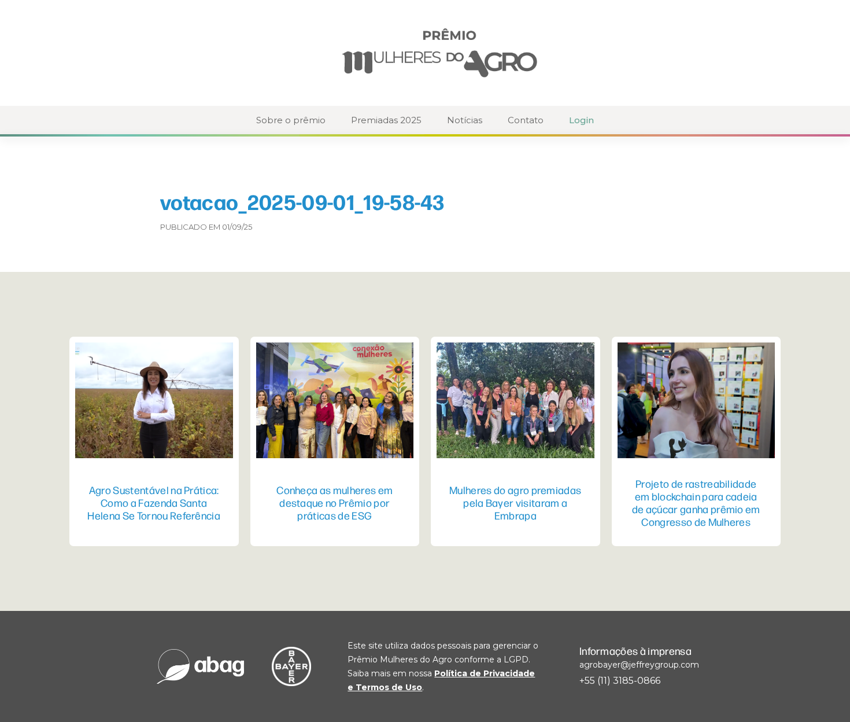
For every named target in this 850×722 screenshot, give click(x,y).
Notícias (464, 120)
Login (581, 120)
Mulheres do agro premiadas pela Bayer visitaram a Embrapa (515, 502)
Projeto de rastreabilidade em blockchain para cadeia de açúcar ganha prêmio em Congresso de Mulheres (696, 502)
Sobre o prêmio (291, 120)
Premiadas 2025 (386, 120)
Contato (526, 120)
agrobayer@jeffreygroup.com (639, 665)
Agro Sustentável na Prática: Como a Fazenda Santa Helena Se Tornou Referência (153, 502)
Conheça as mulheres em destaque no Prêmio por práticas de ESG (334, 502)
